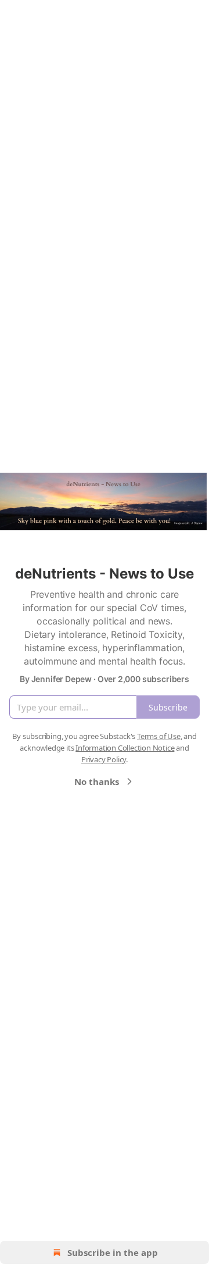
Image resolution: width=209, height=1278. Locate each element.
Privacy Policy (103, 759)
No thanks (96, 781)
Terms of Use (159, 736)
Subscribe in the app (112, 1252)
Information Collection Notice (124, 747)
